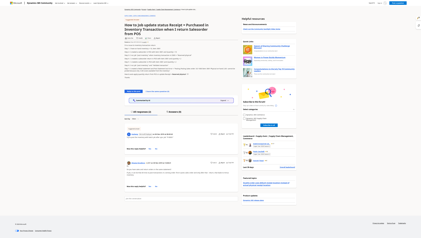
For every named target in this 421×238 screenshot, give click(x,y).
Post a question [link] (398, 3)
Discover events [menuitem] (84, 3)
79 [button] (267, 151)
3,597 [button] (148, 163)
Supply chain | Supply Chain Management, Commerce (163, 9)
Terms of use (391, 223)
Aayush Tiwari (258, 161)
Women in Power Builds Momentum (269, 58)
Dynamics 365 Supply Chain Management (256, 119)
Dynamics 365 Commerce (255, 115)
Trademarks (402, 223)
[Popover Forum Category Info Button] (276, 105)
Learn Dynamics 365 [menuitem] (99, 3)
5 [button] (148, 42)
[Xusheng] (129, 134)
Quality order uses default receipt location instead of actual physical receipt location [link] (266, 184)
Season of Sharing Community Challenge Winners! (272, 47)
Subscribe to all (269, 125)
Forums (144, 9)
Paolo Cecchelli (258, 151)
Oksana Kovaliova (138, 163)
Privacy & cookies (378, 223)
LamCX (145, 42)
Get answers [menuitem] (71, 3)
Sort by (127, 119)
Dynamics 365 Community (39, 3)
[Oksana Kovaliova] (129, 163)
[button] (371, 3)
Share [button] (149, 38)
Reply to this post (133, 91)
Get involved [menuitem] (59, 3)
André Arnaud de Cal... (261, 144)
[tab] (141, 112)
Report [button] (158, 38)
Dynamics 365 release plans (253, 200)
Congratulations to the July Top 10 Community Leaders (274, 70)
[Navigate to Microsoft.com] (16, 3)
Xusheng (134, 134)
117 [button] (273, 143)
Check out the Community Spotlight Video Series (261, 29)
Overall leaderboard (287, 167)
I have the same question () (157, 91)
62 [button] (266, 160)
